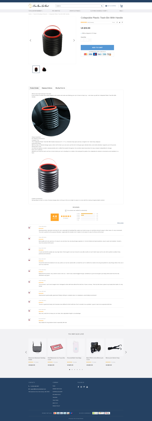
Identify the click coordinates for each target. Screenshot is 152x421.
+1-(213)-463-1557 (34, 386)
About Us (55, 403)
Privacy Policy (56, 406)
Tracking (55, 397)
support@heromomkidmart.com (38, 389)
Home (30, 14)
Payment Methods (57, 388)
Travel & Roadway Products (40, 14)
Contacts (31, 382)
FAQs (54, 386)
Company (55, 382)
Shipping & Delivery (57, 391)
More (121, 11)
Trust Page (55, 400)
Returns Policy (57, 394)
